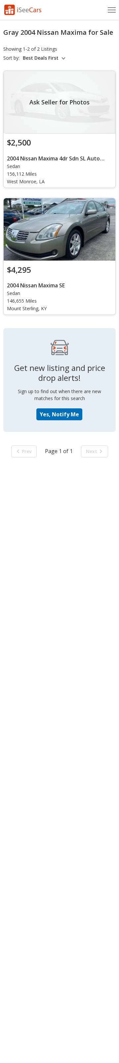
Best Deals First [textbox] (41, 58)
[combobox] (45, 58)
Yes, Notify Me (59, 414)
